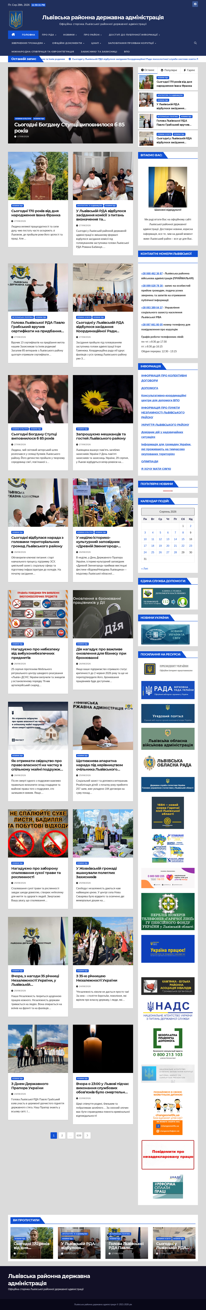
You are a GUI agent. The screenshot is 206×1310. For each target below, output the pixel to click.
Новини (69, 34)
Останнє (149, 70)
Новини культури (20, 429)
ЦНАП (95, 43)
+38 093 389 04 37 (152, 307)
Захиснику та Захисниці (99, 51)
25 (152, 552)
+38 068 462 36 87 (152, 273)
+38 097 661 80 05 (152, 324)
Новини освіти (164, 134)
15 (183, 539)
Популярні (170, 70)
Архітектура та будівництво (28, 119)
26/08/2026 (20, 552)
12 (160, 539)
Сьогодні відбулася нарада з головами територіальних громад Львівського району (37, 541)
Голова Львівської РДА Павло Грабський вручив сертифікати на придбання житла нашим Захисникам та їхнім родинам (38, 331)
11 (152, 539)
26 (160, 552)
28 (175, 552)
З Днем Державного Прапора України (29, 1086)
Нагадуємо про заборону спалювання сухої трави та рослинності (36, 872)
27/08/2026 (23, 136)
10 (145, 539)
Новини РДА (48, 119)
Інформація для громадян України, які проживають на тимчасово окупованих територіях (166, 449)
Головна (28, 34)
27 (167, 552)
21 (175, 545)
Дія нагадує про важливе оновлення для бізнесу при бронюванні (101, 653)
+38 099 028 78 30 (152, 285)
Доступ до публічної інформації (134, 34)
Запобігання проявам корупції (131, 43)
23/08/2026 (20, 1094)
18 (152, 545)
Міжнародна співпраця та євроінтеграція (43, 51)
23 (190, 545)
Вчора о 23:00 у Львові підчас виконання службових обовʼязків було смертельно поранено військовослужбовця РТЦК (102, 1092)
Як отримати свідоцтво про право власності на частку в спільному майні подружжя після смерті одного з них (36, 767)
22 (183, 545)
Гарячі (191, 70)
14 (175, 539)
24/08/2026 (85, 986)
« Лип (144, 568)
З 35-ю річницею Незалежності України (96, 978)
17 (145, 545)
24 (145, 552)
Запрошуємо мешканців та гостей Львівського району (101, 436)
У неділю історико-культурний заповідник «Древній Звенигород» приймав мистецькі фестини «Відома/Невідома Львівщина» (102, 548)
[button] (195, 43)
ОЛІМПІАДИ (149, 461)
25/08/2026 (85, 775)
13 (167, 539)
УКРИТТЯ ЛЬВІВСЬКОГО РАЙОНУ (165, 424)
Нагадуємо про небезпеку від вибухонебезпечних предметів (35, 653)
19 (160, 545)
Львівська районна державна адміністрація (103, 17)
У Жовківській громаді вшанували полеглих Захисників (96, 872)
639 (79, 1135)
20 (167, 545)
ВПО (127, 51)
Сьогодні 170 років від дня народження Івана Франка (35, 213)
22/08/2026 (85, 1098)
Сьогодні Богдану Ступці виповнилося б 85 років (34, 436)
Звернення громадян (28, 43)
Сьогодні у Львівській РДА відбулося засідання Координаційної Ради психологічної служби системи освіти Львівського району (101, 333)
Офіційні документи (67, 43)
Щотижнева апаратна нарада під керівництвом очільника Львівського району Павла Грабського (99, 767)
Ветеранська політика (168, 116)
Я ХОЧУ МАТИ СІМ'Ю (156, 468)
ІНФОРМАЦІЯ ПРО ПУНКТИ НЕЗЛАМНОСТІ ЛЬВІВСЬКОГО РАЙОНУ (163, 412)
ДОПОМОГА (149, 388)
